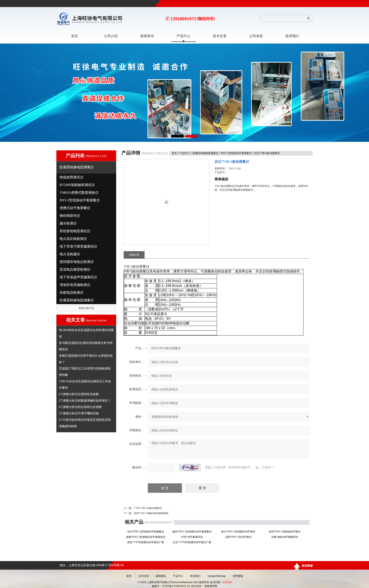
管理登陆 (238, 576)
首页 (174, 153)
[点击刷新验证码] (190, 467)
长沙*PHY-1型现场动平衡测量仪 (147, 531)
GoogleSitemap (217, 576)
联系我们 (195, 576)
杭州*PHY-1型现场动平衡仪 (286, 531)
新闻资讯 (161, 576)
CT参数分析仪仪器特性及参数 (79, 394)
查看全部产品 (86, 308)
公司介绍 (143, 576)
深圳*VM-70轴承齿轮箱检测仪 (151, 513)
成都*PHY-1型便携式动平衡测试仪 (147, 536)
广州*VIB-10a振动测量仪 (148, 508)
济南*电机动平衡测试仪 (286, 536)
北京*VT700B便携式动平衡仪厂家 (193, 542)
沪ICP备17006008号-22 (176, 586)
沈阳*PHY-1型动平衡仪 (239, 536)
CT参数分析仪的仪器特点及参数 (80, 407)
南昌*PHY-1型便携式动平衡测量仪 (193, 531)
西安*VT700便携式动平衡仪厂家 (147, 542)
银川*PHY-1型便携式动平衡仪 (239, 531)
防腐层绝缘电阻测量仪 (205, 153)
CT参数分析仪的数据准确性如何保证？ (85, 400)
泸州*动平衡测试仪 (193, 536)
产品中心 (185, 153)
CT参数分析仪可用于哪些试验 (79, 413)
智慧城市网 (210, 586)
